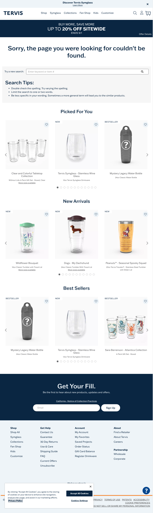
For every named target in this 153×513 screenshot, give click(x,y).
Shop (44, 13)
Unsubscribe (47, 465)
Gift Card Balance (85, 451)
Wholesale (120, 454)
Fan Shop (85, 13)
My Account (81, 432)
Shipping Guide (49, 451)
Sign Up (110, 407)
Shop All (15, 432)
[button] (111, 4)
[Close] (90, 486)
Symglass (55, 13)
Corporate (119, 458)
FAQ (42, 456)
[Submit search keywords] (135, 13)
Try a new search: (14, 71)
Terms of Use (112, 499)
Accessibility (141, 499)
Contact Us (46, 432)
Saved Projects (83, 441)
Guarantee (46, 437)
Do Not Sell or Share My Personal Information (121, 506)
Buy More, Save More (76, 28)
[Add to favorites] (46, 124)
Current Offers (48, 461)
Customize (107, 13)
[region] (49, 495)
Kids (95, 13)
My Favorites (82, 437)
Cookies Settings (79, 500)
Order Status (82, 446)
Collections (70, 13)
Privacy (97, 499)
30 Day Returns (49, 441)
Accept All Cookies (79, 493)
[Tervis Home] (13, 13)
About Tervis (121, 437)
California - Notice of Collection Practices (76, 401)
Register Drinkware (86, 456)
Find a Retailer (122, 432)
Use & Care (46, 446)
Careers (118, 441)
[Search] (142, 71)
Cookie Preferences (137, 502)
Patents (127, 499)
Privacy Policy (15, 501)
